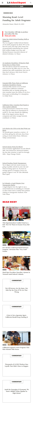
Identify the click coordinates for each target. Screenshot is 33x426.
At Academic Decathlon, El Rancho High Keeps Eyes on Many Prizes (16, 64)
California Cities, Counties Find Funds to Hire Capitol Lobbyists (16, 106)
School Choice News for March (13, 147)
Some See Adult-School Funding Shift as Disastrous (16, 40)
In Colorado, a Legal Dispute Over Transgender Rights (13, 184)
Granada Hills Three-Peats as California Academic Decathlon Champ (15, 84)
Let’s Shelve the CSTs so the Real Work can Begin (16, 129)
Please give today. (10, 36)
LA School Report (16, 2)
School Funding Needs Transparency (14, 163)
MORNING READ (8, 13)
